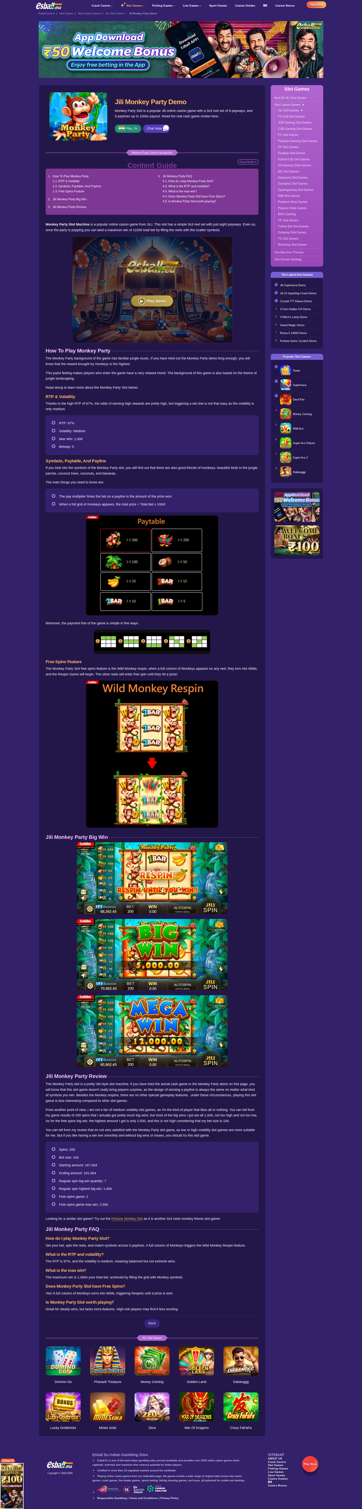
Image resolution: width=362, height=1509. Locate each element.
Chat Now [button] (154, 128)
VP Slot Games (288, 220)
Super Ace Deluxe (304, 443)
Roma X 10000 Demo (293, 333)
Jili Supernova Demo (293, 285)
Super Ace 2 (300, 457)
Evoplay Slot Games (291, 153)
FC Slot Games (288, 134)
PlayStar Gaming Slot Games (297, 141)
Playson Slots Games (292, 208)
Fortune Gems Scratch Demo (298, 340)
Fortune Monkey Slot (127, 1219)
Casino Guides (245, 5)
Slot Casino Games (89, 13)
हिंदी (265, 5)
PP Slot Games (288, 147)
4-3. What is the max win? (180, 191)
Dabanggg (241, 1382)
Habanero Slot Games (293, 177)
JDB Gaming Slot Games (294, 122)
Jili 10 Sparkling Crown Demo (298, 293)
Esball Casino (47, 13)
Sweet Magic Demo (292, 325)
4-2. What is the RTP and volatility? (186, 186)
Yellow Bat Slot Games (293, 226)
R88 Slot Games (289, 195)
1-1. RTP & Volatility (66, 181)
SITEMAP (276, 1455)
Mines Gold (107, 1428)
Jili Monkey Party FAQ (177, 176)
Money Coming (152, 1382)
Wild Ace (298, 428)
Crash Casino (101, 5)
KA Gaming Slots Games (294, 165)
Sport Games (218, 5)
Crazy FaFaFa (241, 1428)
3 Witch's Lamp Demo (293, 317)
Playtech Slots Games (293, 201)
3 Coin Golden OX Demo (295, 309)
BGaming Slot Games (292, 244)
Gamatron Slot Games (293, 183)
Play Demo (156, 301)
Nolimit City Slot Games (294, 159)
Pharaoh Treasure (107, 1382)
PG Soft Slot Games (291, 116)
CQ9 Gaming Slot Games (295, 128)
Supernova (299, 385)
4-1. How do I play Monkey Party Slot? (188, 181)
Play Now (316, 4)
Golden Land (196, 1382)
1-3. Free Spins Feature (68, 191)
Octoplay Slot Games (292, 232)
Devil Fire (298, 399)
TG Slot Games (288, 238)
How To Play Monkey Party (71, 176)
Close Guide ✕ (248, 162)
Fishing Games (162, 5)
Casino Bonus (285, 5)
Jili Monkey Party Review (69, 207)
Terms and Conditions (143, 1498)
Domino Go (63, 1382)
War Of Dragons (196, 1428)
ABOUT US (275, 1458)
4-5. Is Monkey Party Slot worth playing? (189, 201)
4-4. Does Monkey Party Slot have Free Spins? (194, 196)
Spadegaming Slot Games (295, 189)
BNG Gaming (287, 214)
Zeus (152, 1428)
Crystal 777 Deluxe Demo (296, 301)
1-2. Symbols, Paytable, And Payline (77, 186)
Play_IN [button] (131, 128)
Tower (296, 370)
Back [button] (152, 1323)
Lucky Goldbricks (63, 1428)
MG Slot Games (288, 171)
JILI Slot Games (114, 13)
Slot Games (134, 5)
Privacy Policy (169, 1498)
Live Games (191, 5)
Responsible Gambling (112, 1498)
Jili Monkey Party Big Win (70, 199)
